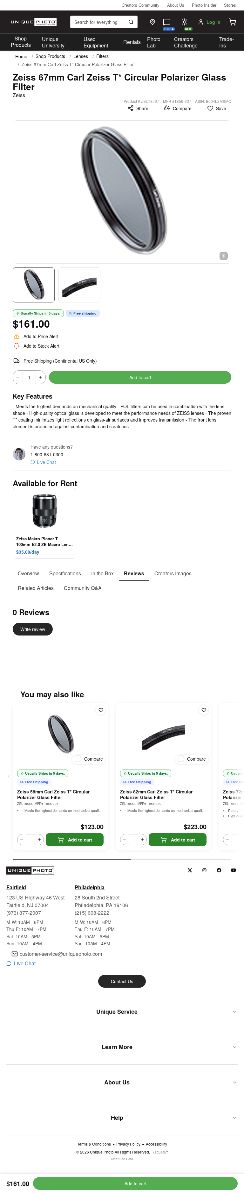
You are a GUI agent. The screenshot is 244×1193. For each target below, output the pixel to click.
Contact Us (122, 981)
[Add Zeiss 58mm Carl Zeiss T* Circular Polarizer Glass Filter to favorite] (100, 710)
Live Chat (46, 462)
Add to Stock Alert (41, 346)
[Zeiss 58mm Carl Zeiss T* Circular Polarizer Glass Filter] (60, 734)
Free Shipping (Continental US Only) (60, 361)
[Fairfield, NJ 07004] (152, 22)
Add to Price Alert (41, 336)
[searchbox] (104, 22)
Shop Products (21, 41)
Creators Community (140, 5)
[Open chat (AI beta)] (167, 22)
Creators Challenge (186, 42)
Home (21, 56)
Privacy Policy (128, 1144)
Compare (182, 108)
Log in (213, 22)
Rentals (132, 42)
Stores (230, 5)
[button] (232, 22)
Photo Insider (204, 5)
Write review (32, 629)
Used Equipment (96, 42)
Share (142, 108)
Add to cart (140, 377)
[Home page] (33, 22)
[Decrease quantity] (18, 377)
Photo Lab (153, 42)
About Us (175, 5)
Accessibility (156, 1144)
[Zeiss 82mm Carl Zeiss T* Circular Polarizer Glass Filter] (163, 734)
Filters (102, 56)
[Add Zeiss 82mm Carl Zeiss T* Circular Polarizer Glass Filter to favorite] (203, 710)
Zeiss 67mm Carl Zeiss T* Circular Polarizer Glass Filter (78, 64)
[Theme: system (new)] (184, 22)
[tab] (28, 573)
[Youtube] (234, 870)
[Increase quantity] (40, 377)
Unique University (53, 42)
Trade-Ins (226, 42)
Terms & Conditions (94, 1144)
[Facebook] (219, 870)
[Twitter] (190, 870)
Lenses (80, 56)
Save (221, 108)
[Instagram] (204, 870)
